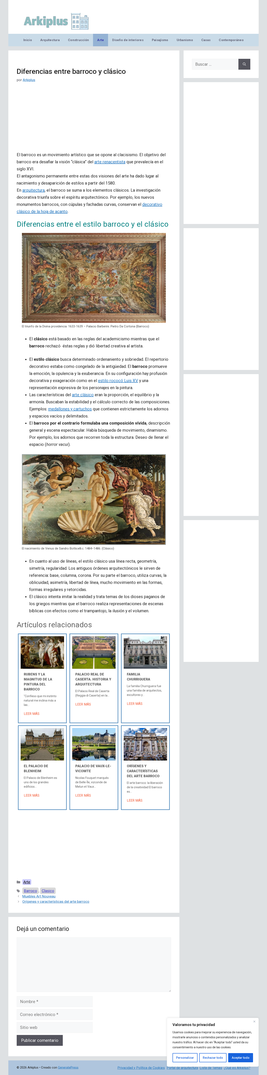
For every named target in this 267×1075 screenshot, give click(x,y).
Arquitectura (50, 40)
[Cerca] (254, 1021)
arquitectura (33, 190)
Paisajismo (160, 40)
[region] (213, 1042)
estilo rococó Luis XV (118, 380)
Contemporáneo (231, 40)
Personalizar (185, 1057)
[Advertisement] (94, 120)
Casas (205, 40)
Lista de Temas (211, 1068)
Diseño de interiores (127, 40)
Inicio (27, 40)
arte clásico (83, 394)
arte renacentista (109, 161)
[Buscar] (244, 64)
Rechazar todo (213, 1057)
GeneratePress (68, 1067)
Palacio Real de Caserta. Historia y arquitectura (93, 679)
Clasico (48, 891)
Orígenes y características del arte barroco (143, 771)
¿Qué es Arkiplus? (237, 1068)
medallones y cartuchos (70, 408)
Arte (100, 40)
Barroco (30, 891)
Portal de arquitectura (182, 1068)
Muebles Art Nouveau (38, 896)
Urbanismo (185, 40)
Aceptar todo (240, 1057)
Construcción (78, 40)
